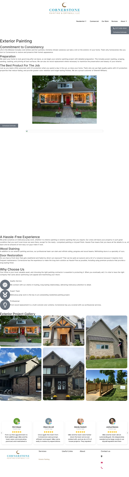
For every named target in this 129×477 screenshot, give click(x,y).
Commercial (94, 21)
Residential (80, 21)
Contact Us (65, 466)
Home (64, 456)
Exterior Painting (44, 459)
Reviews (115, 21)
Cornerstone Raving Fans (88, 459)
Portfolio (64, 463)
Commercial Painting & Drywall (49, 466)
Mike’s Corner (84, 463)
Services (65, 459)
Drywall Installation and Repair (49, 463)
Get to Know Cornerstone (88, 456)
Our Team (83, 466)
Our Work (105, 21)
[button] (127, 432)
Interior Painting (44, 456)
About (123, 21)
